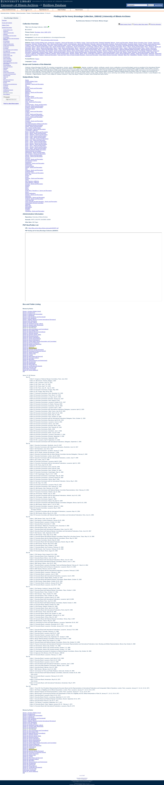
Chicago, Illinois (42, 44)
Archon (80, 783)
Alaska (33, 42)
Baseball (101, 42)
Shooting (72, 53)
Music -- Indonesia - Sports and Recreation (86, 48)
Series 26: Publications (29, 345)
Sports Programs (6, 75)
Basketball (107, 42)
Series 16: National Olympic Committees (34, 332)
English (34, 61)
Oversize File (6, 91)
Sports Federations (7, 58)
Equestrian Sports (132, 44)
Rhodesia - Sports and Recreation (106, 52)
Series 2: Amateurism (29, 312)
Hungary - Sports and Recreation (106, 45)
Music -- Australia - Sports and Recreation (111, 46)
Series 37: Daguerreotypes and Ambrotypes (35, 360)
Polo (67, 52)
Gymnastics (88, 45)
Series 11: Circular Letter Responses (33, 325)
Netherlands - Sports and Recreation (35, 50)
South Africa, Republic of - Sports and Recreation (101, 53)
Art (75, 42)
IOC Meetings (6, 46)
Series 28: (29, 348)
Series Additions (6, 94)
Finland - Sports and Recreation (151, 44)
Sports (117, 53)
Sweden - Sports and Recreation (139, 53)
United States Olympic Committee (108, 55)
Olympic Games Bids (7, 55)
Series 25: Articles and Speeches (32, 344)
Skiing (81, 53)
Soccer (85, 53)
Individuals (5, 34)
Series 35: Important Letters (30, 357)
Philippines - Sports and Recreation (34, 163)
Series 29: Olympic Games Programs (33, 349)
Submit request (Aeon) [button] (125, 24)
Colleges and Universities (8, 32)
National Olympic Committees (9, 52)
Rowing (125, 52)
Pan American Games (132, 50)
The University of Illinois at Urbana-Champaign (85, 784)
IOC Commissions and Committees (10, 49)
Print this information (155, 24)
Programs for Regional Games (9, 73)
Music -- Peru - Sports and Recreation (64, 49)
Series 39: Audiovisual (29, 363)
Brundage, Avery (142, 42)
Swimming (151, 53)
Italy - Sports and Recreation (57, 46)
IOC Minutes (5, 48)
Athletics (78, 42)
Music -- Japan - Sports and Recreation (130, 48)
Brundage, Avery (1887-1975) (43, 32)
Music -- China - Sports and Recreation (42, 48)
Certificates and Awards (8, 89)
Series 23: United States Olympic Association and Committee (39, 341)
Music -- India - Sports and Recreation (64, 48)
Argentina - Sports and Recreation (64, 42)
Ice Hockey (119, 45)
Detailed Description (7, 27)
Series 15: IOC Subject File (30, 330)
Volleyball (120, 55)
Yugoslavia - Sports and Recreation (34, 211)
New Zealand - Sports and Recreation (56, 50)
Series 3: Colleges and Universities (32, 314)
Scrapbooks (5, 85)
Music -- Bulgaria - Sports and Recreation (36, 134)
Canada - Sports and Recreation (34, 97)
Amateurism (5, 31)
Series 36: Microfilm (28, 359)
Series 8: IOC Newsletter (29, 321)
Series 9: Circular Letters (29, 322)
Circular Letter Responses (8, 45)
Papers (37, 58)
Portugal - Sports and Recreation (78, 52)
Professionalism (92, 52)
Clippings (5, 69)
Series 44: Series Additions (30, 370)
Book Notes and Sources (8, 79)
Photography (35, 52)
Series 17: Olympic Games (30, 333)
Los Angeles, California (93, 46)
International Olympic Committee (34, 125)
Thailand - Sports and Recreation (48, 55)
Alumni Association (21, 13)
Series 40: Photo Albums (29, 364)
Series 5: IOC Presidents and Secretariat (34, 316)
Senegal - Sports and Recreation (60, 53)
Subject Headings (62, 9)
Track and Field (61, 55)
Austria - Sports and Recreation (89, 42)
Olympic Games (6, 54)
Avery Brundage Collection (38, 13)
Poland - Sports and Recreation (57, 52)
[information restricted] (29, 368)
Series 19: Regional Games (30, 336)
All (23, 371)
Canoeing (34, 44)
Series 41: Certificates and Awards (32, 366)
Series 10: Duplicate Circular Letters (33, 323)
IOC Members (6, 37)
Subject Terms (5, 25)
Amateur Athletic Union (8, 29)
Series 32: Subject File (29, 353)
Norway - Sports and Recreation (93, 50)
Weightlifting (133, 55)
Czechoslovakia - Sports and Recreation (79, 44)
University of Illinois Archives (19, 5)
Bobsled (131, 42)
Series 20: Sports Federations (31, 337)
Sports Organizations (7, 59)
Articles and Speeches (8, 66)
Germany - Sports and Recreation (57, 45)
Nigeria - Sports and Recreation (75, 50)
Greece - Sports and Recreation (75, 45)
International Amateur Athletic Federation (133, 45)
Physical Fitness (43, 52)
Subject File (5, 76)
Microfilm (5, 82)
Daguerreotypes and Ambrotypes (10, 84)
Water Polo (126, 55)
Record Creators (79, 9)
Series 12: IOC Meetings (29, 326)
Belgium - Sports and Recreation (119, 42)
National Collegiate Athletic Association (129, 49)
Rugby (129, 52)
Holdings (13, 13)
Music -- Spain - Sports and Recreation (108, 49)
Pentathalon (142, 50)
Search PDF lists (158, 5)
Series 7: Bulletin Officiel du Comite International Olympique (39, 319)
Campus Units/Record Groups (9, 9)
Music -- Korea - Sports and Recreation (35, 143)
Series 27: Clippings (28, 347)
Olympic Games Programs (8, 72)
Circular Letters (6, 42)
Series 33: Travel (27, 355)
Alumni (28, 13)
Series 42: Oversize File (29, 367)
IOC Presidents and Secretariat (9, 35)
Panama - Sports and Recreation (117, 50)
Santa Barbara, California (44, 53)
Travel (4, 78)
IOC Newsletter (6, 41)
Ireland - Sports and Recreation (40, 46)
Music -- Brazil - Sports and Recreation (133, 46)
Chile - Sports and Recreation (55, 44)
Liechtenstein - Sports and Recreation (76, 46)
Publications (5, 68)
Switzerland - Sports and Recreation (35, 197)
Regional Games (6, 57)
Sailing (152, 52)
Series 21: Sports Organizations (31, 338)
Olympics (105, 50)
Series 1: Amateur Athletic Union (31, 311)
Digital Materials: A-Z (44, 9)
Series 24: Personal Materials (31, 342)
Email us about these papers (11, 103)
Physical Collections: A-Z (26, 9)
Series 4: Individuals (28, 315)
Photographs (6, 71)
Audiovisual (5, 87)
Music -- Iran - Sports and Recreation (109, 48)
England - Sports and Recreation (118, 44)
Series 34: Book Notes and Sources (32, 356)
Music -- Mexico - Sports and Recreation (43, 49)
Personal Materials (7, 65)
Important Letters (6, 81)
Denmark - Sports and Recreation (99, 44)
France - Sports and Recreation (38, 45)
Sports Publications (7, 61)
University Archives (5, 13)
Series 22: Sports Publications (31, 340)
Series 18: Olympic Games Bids (31, 334)
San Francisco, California (32, 181)
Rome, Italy (119, 52)
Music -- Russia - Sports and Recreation (86, 49)
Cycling (65, 44)
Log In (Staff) (82, 775)
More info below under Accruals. (49, 40)
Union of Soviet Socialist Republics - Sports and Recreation (82, 55)
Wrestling (139, 55)
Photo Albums (6, 88)
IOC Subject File (6, 51)
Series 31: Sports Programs (30, 352)
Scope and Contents (7, 22)
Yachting (145, 55)
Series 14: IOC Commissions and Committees (35, 329)
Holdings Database (54, 5)
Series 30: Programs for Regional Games (34, 351)
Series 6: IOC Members (29, 318)
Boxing (136, 42)
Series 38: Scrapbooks (29, 362)
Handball (94, 45)
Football (27, 45)
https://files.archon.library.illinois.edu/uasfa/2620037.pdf (43, 228)
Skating (77, 53)
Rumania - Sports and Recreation (141, 52)
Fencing (140, 44)
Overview (4, 20)
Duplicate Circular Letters (8, 43)
